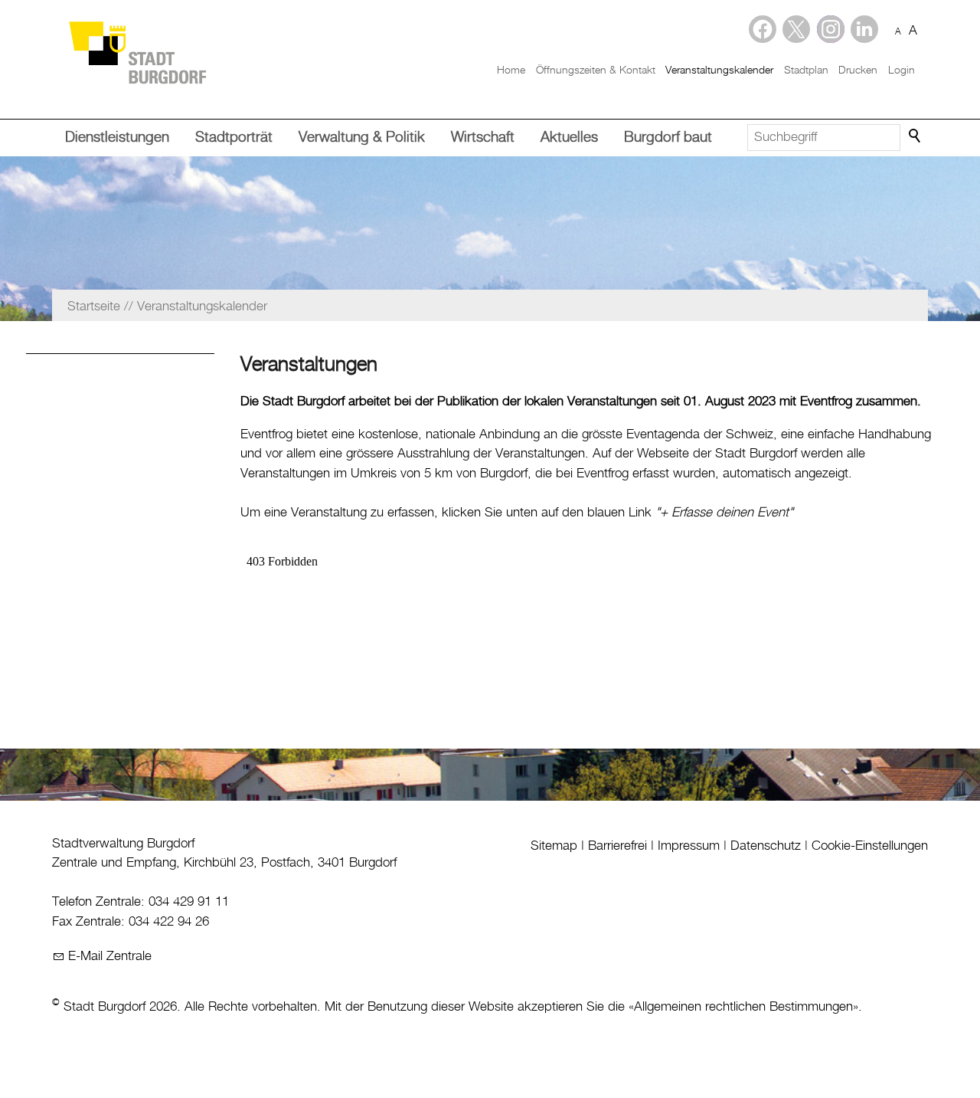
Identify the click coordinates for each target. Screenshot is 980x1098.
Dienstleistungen (117, 137)
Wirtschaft (482, 137)
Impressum (689, 846)
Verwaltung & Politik (362, 137)
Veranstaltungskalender (719, 70)
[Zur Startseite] (137, 51)
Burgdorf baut (668, 137)
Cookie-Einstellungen (870, 846)
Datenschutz (765, 846)
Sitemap (554, 846)
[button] (864, 29)
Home (511, 70)
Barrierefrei (617, 846)
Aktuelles (569, 137)
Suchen (915, 136)
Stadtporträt (234, 137)
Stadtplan (806, 70)
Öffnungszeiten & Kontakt (595, 70)
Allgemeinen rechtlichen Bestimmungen (743, 1007)
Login (901, 70)
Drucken (857, 70)
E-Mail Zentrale (110, 956)
